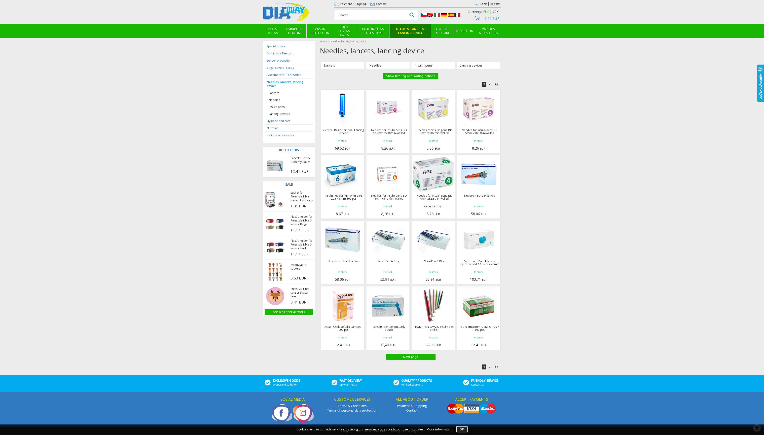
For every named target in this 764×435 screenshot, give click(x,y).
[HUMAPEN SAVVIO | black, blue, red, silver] (433, 305)
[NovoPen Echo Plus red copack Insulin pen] (479, 174)
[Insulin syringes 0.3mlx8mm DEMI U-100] (478, 305)
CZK (496, 12)
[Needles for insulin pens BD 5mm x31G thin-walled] (479, 109)
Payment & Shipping (353, 4)
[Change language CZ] (423, 15)
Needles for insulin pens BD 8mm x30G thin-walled (434, 131)
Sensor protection (319, 31)
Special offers (272, 31)
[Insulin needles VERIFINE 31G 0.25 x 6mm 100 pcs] (342, 174)
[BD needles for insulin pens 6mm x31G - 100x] (388, 174)
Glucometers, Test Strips (373, 31)
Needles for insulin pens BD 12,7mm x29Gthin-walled (389, 131)
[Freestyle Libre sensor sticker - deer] (275, 296)
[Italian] (437, 15)
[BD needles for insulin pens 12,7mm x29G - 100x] (388, 109)
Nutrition (464, 31)
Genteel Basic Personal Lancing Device (343, 131)
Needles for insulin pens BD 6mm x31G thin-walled (389, 197)
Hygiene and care (443, 31)
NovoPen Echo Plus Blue (343, 261)
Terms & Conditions (352, 406)
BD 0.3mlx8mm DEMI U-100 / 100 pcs (479, 328)
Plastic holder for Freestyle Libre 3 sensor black (301, 244)
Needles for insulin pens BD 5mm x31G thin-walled (480, 131)
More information (439, 429)
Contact (381, 4)
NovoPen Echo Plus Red (479, 195)
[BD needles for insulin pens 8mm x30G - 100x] (433, 109)
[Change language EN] (430, 15)
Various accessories (488, 31)
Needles (375, 65)
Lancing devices (471, 65)
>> (496, 84)
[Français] (457, 15)
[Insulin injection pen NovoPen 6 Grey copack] (388, 240)
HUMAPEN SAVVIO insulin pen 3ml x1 (434, 328)
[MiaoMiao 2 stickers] (275, 272)
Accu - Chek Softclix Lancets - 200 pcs (344, 328)
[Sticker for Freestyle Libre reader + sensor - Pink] (275, 200)
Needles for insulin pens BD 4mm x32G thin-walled (434, 197)
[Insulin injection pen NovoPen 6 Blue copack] (433, 240)
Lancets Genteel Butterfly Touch (388, 328)
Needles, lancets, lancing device (410, 31)
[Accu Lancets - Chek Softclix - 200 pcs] (342, 305)
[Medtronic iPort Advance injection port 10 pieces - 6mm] (478, 240)
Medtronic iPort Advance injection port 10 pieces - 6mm (479, 262)
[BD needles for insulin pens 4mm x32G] (433, 174)
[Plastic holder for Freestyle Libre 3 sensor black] (275, 248)
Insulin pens (423, 65)
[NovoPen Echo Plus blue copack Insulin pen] (343, 240)
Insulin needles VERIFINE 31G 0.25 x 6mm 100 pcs (343, 197)
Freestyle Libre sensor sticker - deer (300, 292)
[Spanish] (450, 15)
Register (495, 4)
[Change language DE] (443, 15)
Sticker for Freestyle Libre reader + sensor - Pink (301, 197)
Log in (483, 4)
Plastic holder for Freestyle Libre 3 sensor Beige (301, 220)
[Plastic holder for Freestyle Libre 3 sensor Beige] (275, 224)
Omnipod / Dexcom (294, 31)
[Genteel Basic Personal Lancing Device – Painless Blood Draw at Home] (342, 109)
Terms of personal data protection (352, 410)
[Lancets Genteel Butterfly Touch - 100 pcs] (388, 305)
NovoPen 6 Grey (389, 261)
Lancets (329, 65)
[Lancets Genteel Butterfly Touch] (275, 165)
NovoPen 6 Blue (434, 261)
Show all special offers (289, 312)
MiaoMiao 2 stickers (298, 266)
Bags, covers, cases (344, 31)
